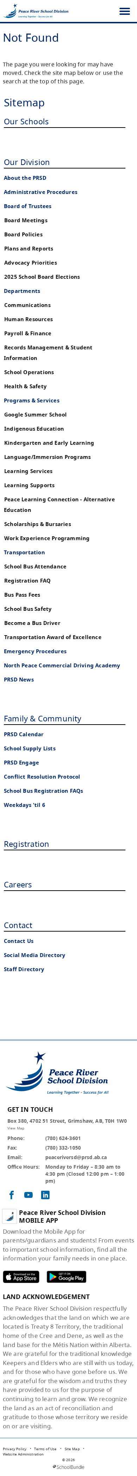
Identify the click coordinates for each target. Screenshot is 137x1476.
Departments (22, 291)
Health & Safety (25, 386)
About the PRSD (25, 178)
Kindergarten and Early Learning (49, 443)
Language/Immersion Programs (47, 457)
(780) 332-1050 (63, 1147)
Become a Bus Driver (32, 623)
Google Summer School (35, 414)
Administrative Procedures (40, 192)
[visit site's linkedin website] (45, 1195)
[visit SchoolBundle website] (68, 1467)
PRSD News (19, 679)
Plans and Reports (28, 248)
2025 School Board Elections (42, 277)
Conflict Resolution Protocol (42, 776)
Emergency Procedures (35, 651)
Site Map (72, 1448)
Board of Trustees (27, 206)
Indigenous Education (34, 428)
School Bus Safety (28, 609)
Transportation (24, 552)
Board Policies (23, 234)
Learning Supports (29, 485)
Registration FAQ (27, 580)
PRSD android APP (66, 1276)
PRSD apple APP (21, 1276)
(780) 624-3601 (63, 1138)
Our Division (27, 162)
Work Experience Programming (47, 538)
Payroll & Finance (27, 333)
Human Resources (28, 319)
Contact (18, 925)
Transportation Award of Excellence (53, 637)
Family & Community (42, 718)
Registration (26, 843)
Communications (27, 305)
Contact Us (18, 941)
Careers (18, 884)
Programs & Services (31, 400)
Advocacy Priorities (30, 262)
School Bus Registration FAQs (43, 791)
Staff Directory (24, 969)
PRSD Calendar (24, 734)
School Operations (29, 372)
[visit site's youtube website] (28, 1195)
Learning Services (28, 471)
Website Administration (23, 1454)
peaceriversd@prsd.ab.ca (76, 1157)
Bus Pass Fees (22, 594)
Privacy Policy (14, 1448)
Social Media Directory (34, 955)
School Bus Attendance (35, 566)
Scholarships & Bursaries (37, 524)
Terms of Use (45, 1448)
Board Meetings (25, 220)
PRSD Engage (21, 762)
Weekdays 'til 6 (24, 805)
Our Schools (26, 121)
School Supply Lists (30, 748)
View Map (15, 1128)
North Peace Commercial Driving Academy (62, 665)
